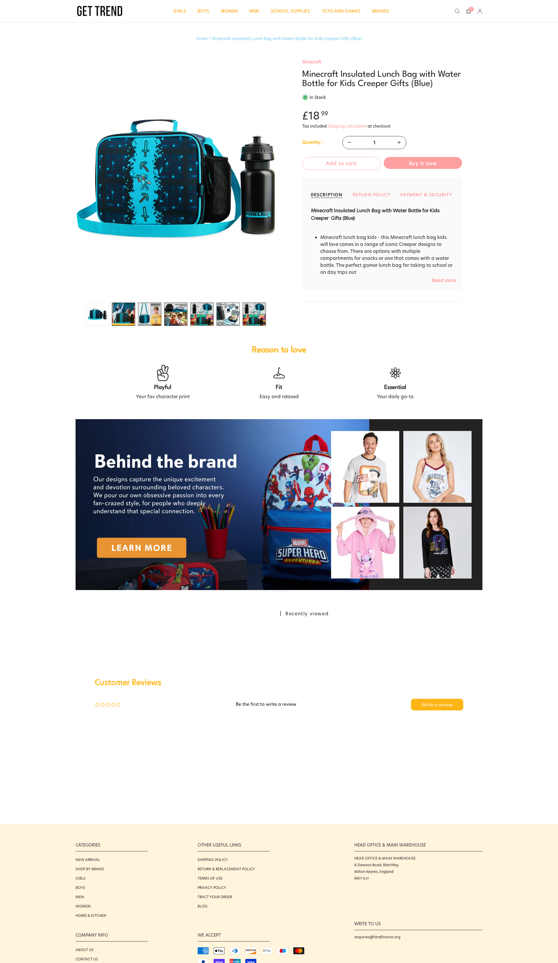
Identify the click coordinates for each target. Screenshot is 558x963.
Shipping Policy (213, 859)
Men (80, 896)
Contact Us (87, 959)
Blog (203, 906)
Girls (80, 878)
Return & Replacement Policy (226, 868)
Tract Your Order (215, 896)
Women (83, 906)
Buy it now (423, 163)
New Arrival (88, 859)
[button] (179, 11)
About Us (85, 949)
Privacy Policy (212, 887)
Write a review (437, 705)
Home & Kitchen (91, 915)
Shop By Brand (90, 868)
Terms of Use (210, 878)
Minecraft (311, 62)
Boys (80, 887)
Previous (75, 179)
